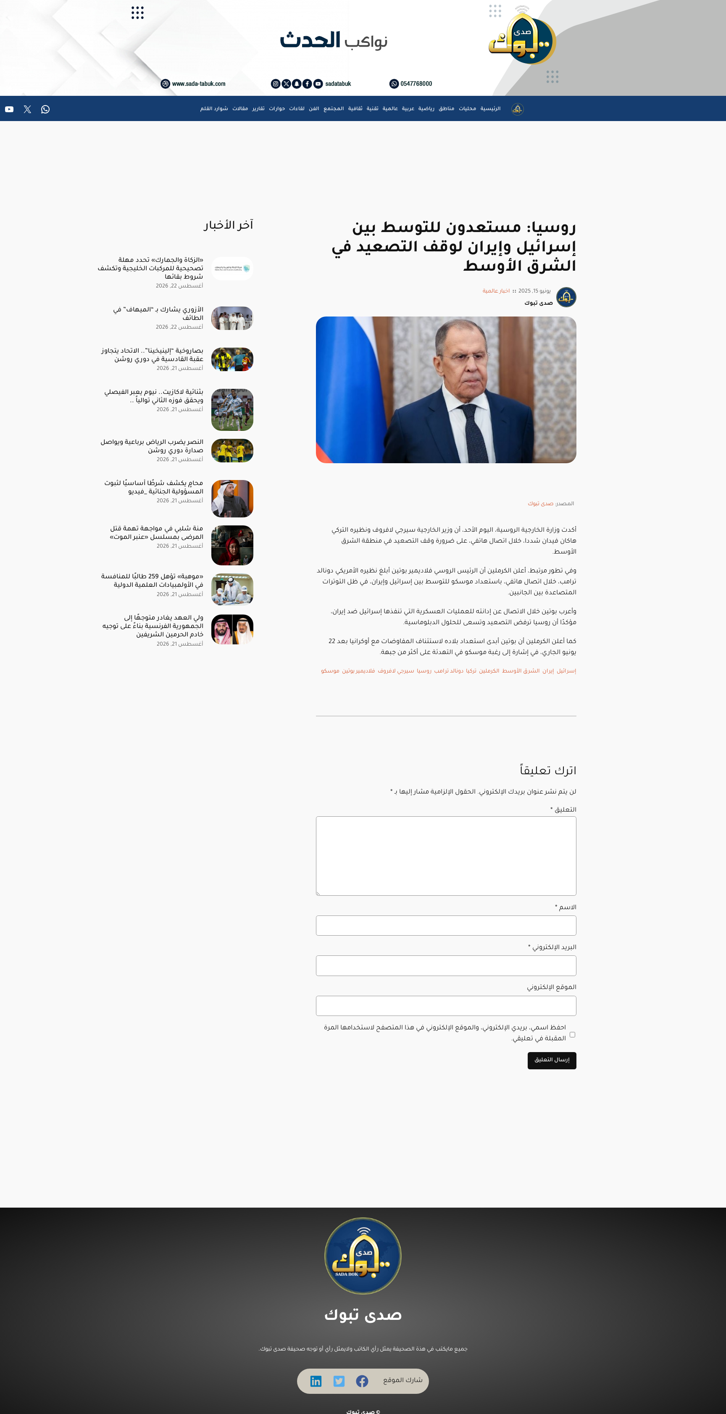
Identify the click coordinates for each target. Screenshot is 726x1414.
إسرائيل (566, 672)
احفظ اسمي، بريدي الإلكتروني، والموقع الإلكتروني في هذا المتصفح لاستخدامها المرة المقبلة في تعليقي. (445, 1034)
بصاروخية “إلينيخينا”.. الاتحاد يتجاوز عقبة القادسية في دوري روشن (152, 356)
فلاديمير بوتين (358, 672)
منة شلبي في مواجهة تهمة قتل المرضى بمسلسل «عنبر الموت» (156, 533)
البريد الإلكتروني (552, 948)
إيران (548, 672)
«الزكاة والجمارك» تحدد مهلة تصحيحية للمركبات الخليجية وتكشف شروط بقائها (150, 269)
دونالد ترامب (448, 672)
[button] (362, 1381)
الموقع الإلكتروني (551, 988)
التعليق (563, 810)
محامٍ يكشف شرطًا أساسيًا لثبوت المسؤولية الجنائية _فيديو (153, 488)
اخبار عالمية (496, 292)
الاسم (565, 908)
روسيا (424, 672)
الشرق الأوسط (521, 672)
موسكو (330, 672)
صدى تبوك (541, 504)
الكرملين (489, 672)
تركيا (471, 672)
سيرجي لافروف (396, 672)
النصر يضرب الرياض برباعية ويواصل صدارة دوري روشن (151, 447)
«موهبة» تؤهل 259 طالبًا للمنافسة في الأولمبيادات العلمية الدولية (152, 581)
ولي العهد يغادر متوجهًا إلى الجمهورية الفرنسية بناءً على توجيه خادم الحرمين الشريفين (153, 627)
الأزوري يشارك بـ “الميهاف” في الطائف (158, 314)
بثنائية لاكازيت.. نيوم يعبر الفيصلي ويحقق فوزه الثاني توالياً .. (153, 397)
